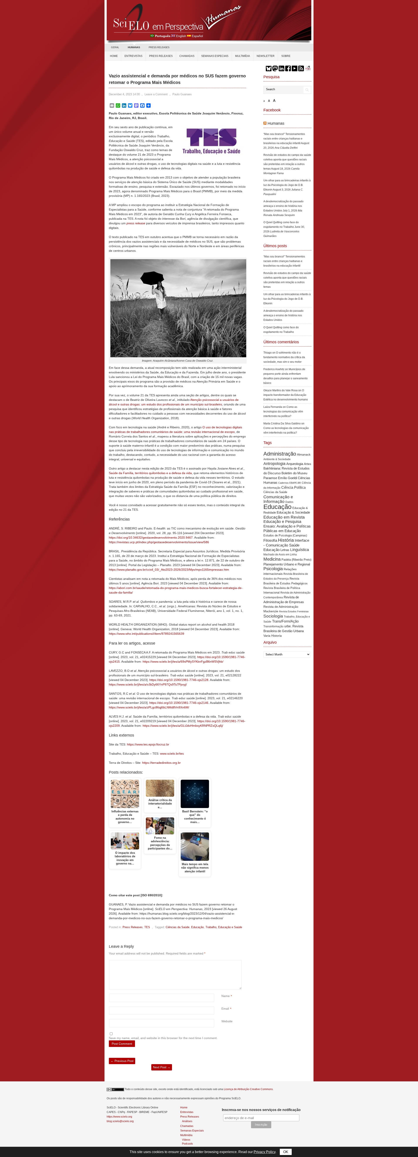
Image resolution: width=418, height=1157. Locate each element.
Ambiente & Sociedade (277, 459)
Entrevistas (133, 56)
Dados (289, 502)
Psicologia (273, 568)
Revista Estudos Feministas (294, 611)
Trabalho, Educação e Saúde (224, 927)
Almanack (303, 454)
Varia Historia (272, 635)
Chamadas (186, 56)
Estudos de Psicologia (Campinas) (285, 535)
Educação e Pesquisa (282, 521)
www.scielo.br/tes (172, 753)
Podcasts (187, 1143)
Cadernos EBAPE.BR (289, 483)
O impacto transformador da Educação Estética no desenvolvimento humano (285, 395)
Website (227, 1021)
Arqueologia (294, 464)
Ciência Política (293, 487)
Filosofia (270, 540)
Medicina (272, 559)
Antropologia (274, 463)
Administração (279, 454)
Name (225, 996)
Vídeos (186, 1139)
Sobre (285, 56)
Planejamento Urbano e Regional (286, 564)
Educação (197, 927)
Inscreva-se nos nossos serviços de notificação (261, 1110)
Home (114, 56)
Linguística (299, 550)
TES (147, 927)
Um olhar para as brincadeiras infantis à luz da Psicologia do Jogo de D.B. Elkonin (287, 185)
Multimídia (242, 56)
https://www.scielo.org (119, 1116)
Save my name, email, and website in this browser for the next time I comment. (163, 1038)
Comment (221, 962)
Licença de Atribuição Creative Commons (248, 1089)
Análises (187, 1121)
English (181, 36)
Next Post (161, 1067)
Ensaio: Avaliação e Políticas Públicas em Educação (287, 528)
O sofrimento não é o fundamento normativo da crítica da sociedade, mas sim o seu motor (284, 357)
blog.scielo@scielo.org (120, 1121)
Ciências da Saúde (177, 927)
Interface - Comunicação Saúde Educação (286, 545)
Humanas (276, 123)
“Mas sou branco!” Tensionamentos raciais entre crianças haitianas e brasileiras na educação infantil (284, 139)
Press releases (161, 56)
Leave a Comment (156, 94)
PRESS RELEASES (159, 47)
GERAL (115, 47)
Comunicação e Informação (278, 499)
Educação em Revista (284, 517)
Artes (307, 464)
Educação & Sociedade (293, 512)
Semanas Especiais (214, 56)
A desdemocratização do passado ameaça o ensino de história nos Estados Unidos (283, 206)
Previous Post (122, 1061)
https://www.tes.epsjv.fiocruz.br (148, 744)
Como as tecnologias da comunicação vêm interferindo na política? (283, 411)
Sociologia (273, 616)
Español (197, 36)
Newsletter (266, 56)
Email (225, 1008)
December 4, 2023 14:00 (124, 94)
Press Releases (133, 927)
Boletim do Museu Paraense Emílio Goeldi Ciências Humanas (286, 477)
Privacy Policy (264, 1152)
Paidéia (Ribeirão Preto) (296, 559)
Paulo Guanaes (182, 94)
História (286, 540)
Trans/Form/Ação (285, 621)
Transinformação (273, 626)
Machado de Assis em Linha (280, 554)
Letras (284, 550)
